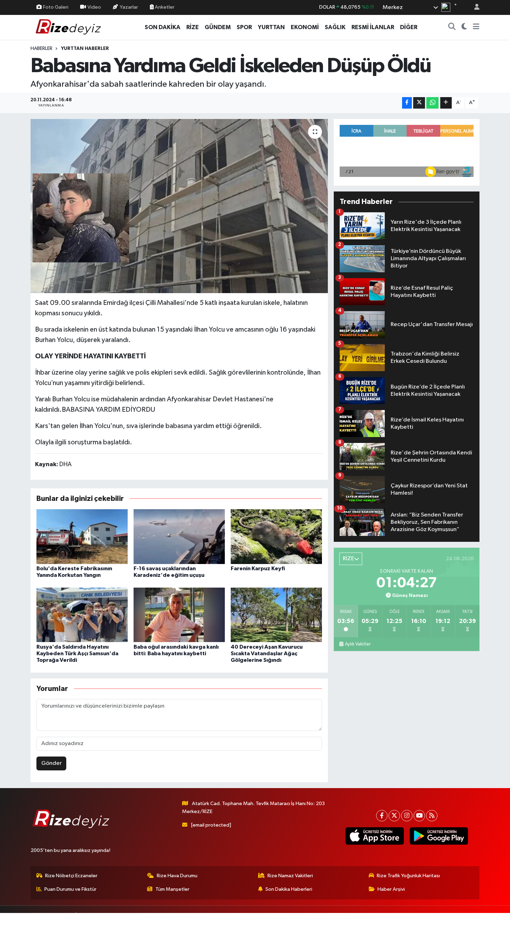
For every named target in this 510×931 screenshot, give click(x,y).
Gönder (51, 763)
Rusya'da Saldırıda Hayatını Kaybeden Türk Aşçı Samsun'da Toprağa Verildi (77, 653)
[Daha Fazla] (446, 103)
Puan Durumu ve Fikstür (70, 889)
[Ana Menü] (476, 27)
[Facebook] (382, 815)
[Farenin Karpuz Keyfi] (276, 536)
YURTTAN (271, 27)
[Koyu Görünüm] (464, 27)
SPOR (244, 27)
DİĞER (408, 27)
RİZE (192, 27)
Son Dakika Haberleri (288, 889)
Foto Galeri (55, 7)
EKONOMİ (305, 27)
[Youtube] (419, 815)
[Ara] (452, 27)
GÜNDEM (218, 27)
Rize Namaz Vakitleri (290, 875)
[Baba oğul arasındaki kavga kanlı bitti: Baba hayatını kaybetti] (179, 615)
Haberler (41, 48)
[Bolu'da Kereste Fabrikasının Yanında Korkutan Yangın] (82, 536)
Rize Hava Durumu (177, 875)
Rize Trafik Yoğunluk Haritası (408, 875)
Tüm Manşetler (172, 889)
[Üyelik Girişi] (473, 7)
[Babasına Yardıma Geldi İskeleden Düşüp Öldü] (179, 206)
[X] (394, 815)
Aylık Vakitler (358, 644)
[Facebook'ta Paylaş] (407, 103)
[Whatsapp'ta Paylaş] (432, 103)
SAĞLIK (335, 27)
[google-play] (438, 836)
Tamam (473, 921)
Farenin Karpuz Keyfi (258, 568)
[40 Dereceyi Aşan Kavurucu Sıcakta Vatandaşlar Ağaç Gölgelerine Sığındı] (276, 615)
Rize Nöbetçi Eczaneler (71, 875)
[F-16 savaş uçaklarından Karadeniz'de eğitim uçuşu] (179, 536)
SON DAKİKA (162, 27)
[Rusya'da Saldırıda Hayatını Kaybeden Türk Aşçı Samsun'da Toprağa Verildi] (82, 615)
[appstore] (374, 836)
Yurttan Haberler (85, 48)
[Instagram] (407, 815)
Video (94, 7)
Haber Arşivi (391, 889)
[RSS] (431, 815)
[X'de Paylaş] (419, 103)
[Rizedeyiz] (69, 27)
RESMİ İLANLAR (372, 27)
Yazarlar (129, 7)
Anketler (164, 7)
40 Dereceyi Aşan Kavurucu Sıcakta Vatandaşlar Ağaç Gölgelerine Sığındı (267, 653)
